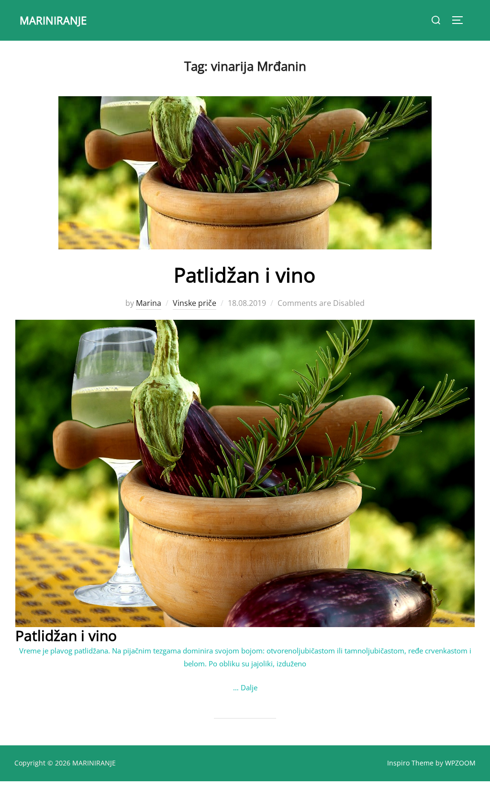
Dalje (249, 687)
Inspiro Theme (410, 762)
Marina (148, 303)
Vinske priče (194, 303)
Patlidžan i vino (244, 274)
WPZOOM (460, 762)
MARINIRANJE (53, 20)
